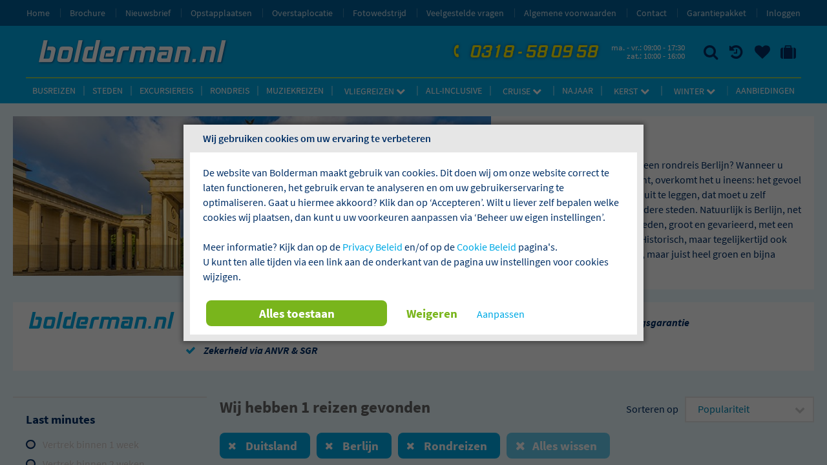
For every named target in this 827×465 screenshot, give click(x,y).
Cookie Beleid (486, 246)
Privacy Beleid (372, 246)
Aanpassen (501, 313)
